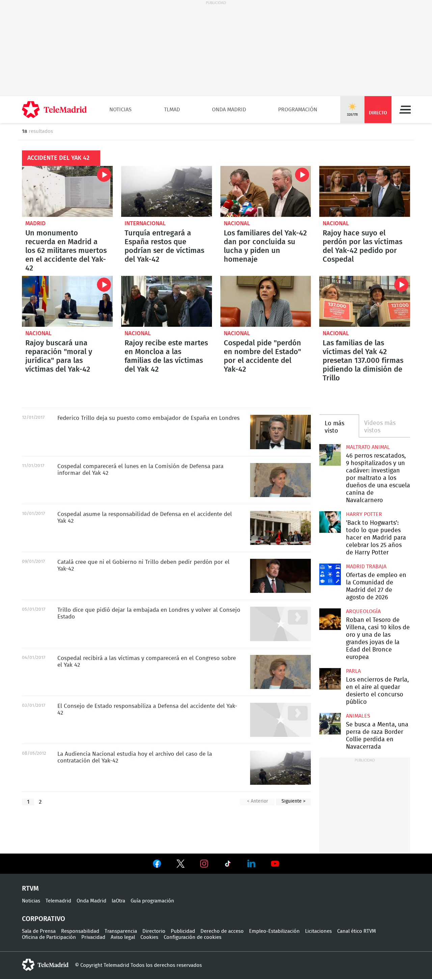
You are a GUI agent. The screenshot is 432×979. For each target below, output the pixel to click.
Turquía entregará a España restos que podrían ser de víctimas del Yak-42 (166, 191)
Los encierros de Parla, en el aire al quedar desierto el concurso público (330, 678)
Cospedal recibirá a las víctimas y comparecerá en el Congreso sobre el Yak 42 (280, 672)
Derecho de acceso (222, 931)
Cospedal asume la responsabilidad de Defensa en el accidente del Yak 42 (280, 528)
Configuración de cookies (192, 937)
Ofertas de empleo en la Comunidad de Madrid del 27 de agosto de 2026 (330, 574)
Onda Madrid (229, 109)
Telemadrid (58, 900)
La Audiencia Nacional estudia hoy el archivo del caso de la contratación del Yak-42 (280, 768)
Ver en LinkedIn (251, 863)
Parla (353, 671)
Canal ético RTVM (356, 931)
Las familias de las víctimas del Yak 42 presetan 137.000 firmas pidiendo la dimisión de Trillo (364, 301)
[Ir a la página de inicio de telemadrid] (54, 109)
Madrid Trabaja (366, 566)
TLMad (172, 109)
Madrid (35, 223)
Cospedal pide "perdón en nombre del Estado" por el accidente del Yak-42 (265, 301)
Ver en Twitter (180, 865)
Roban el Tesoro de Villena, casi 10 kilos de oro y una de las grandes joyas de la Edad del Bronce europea (330, 619)
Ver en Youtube (275, 863)
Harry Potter (364, 514)
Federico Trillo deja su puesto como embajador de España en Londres (280, 432)
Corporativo (43, 919)
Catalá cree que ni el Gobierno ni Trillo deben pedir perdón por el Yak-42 (280, 576)
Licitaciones (318, 931)
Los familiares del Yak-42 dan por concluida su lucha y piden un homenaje (265, 191)
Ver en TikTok (228, 865)
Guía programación (152, 900)
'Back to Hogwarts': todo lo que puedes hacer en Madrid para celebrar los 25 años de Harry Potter (330, 521)
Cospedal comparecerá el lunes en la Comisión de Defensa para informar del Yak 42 (280, 480)
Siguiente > (293, 801)
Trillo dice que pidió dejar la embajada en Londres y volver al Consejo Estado (280, 624)
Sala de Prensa (39, 931)
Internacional (145, 223)
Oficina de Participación (49, 937)
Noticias (120, 109)
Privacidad (93, 937)
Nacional (237, 223)
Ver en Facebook (157, 865)
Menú (405, 109)
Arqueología (363, 611)
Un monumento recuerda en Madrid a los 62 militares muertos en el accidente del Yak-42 (67, 191)
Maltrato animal (368, 447)
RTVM (30, 888)
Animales (358, 716)
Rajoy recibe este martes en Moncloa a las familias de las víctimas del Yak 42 (166, 301)
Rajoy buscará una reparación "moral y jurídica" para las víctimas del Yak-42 (67, 301)
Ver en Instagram (204, 863)
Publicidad (183, 931)
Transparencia (121, 931)
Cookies (149, 937)
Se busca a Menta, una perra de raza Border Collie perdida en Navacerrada (330, 723)
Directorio (153, 931)
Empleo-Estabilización (274, 931)
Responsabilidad (80, 931)
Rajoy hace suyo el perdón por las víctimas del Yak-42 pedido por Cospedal (364, 191)
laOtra (118, 900)
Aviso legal (123, 937)
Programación (297, 109)
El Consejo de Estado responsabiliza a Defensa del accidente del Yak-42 (280, 720)
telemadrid (45, 964)
